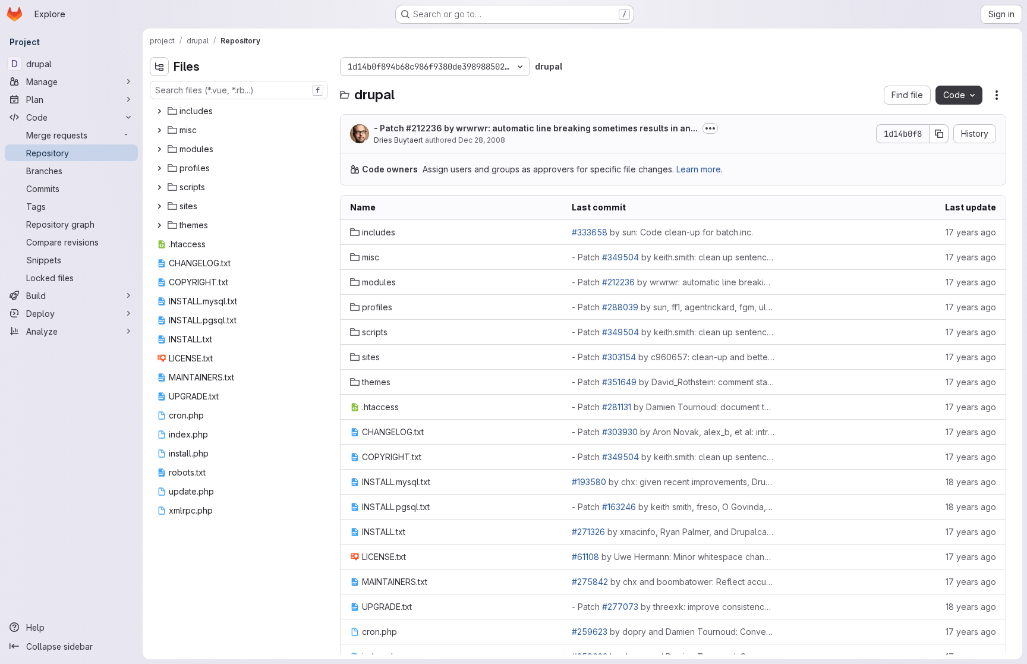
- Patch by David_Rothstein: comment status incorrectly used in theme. (673, 382)
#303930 (620, 432)
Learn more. (699, 169)
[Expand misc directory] (159, 130)
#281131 (616, 407)
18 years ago (971, 482)
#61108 (585, 557)
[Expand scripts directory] (159, 187)
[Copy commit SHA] (939, 133)
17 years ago (971, 232)
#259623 (589, 632)
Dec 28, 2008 (481, 140)
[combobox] (239, 90)
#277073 (620, 607)
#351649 (619, 382)
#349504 (620, 257)
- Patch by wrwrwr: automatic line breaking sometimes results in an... (536, 128)
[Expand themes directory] (159, 225)
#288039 (620, 307)
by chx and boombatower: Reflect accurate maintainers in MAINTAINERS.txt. (673, 582)
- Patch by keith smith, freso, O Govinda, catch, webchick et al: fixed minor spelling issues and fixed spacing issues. (673, 507)
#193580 (589, 482)
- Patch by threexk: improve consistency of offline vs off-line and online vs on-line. (673, 607)
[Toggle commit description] (710, 128)
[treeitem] (240, 111)
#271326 (588, 532)
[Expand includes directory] (159, 111)
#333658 (589, 232)
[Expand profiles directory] (159, 168)
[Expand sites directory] (159, 206)
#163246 (619, 507)
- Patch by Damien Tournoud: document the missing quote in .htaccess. (673, 407)
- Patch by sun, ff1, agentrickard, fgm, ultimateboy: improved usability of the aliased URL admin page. (673, 307)
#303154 (619, 357)
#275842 (590, 582)
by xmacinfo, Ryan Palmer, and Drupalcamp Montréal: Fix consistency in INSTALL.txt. (673, 532)
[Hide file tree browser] (159, 66)
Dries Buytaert (398, 140)
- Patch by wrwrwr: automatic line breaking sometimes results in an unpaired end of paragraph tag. (673, 282)
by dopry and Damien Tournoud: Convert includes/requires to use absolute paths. (673, 632)
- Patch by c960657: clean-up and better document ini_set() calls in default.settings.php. (673, 357)
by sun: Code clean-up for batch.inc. (662, 232)
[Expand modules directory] (159, 149)
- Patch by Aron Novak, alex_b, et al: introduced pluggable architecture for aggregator (673, 432)
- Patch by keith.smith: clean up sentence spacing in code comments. (673, 257)
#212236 (424, 128)
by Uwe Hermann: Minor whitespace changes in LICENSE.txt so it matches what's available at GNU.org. (673, 557)
